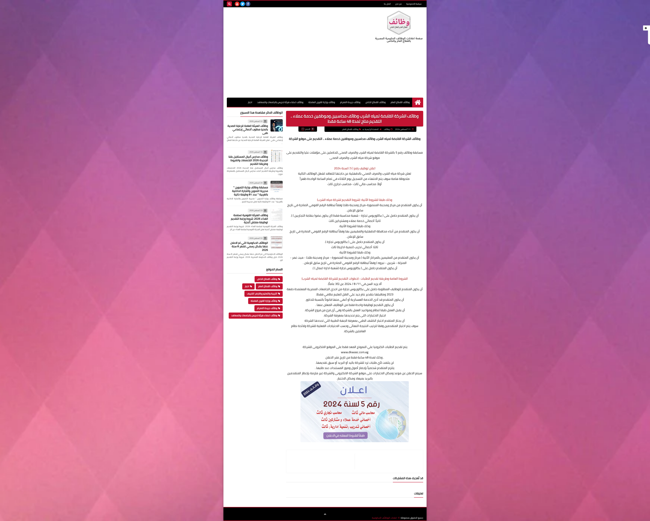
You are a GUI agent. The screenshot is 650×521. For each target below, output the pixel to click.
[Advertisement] (325, 72)
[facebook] (248, 4)
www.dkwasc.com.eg (354, 352)
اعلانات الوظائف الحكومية (384, 518)
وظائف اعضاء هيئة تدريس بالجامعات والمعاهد (280, 102)
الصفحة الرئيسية (371, 129)
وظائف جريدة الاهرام (350, 102)
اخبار (250, 102)
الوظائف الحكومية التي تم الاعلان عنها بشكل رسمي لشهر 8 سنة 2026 (249, 246)
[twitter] (242, 4)
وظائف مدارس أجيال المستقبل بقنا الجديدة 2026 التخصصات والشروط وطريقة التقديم (248, 160)
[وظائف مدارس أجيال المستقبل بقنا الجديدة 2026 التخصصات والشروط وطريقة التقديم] (276, 156)
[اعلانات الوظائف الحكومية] (398, 27)
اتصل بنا (387, 4)
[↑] (325, 514)
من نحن (398, 4)
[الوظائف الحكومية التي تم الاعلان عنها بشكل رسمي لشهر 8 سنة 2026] (276, 242)
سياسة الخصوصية (413, 4)
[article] (322, 461)
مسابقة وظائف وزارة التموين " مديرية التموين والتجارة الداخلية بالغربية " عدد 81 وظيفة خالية (250, 191)
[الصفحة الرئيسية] (417, 102)
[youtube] (237, 4)
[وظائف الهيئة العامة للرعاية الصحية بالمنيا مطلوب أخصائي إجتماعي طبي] (276, 125)
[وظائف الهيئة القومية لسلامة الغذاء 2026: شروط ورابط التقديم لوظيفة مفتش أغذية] (276, 214)
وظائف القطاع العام (400, 102)
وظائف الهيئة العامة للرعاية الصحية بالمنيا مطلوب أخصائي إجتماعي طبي (248, 129)
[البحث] (229, 3)
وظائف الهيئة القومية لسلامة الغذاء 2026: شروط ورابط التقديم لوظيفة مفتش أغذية (249, 219)
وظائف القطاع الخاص (375, 102)
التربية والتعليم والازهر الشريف (262, 293)
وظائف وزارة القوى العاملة (321, 102)
